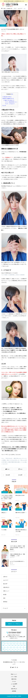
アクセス (14, 681)
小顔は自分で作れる (6, 96)
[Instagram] (10, 667)
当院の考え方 (6, 587)
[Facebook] (15, 667)
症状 (4, 598)
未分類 (4, 594)
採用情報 (14, 691)
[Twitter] (13, 667)
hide (12, 94)
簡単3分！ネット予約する (14, 623)
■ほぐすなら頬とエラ (9, 100)
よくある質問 (14, 683)
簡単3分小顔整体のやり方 (8, 98)
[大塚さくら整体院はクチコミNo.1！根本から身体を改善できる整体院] (10, 4)
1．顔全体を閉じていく (11, 102)
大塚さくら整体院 (17, 696)
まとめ (4, 105)
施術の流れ (14, 679)
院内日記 (5, 601)
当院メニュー (6, 591)
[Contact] (17, 667)
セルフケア (3, 25)
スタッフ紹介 (14, 676)
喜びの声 (5, 583)
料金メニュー (14, 674)
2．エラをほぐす (10, 103)
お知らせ (5, 576)
